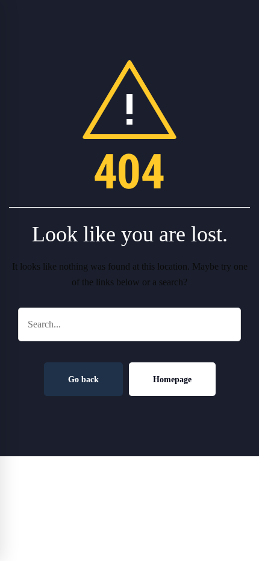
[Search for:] (129, 324)
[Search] (225, 324)
